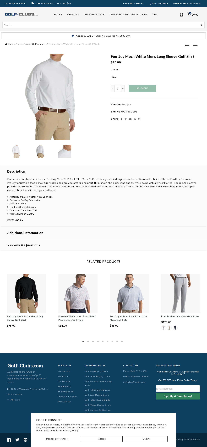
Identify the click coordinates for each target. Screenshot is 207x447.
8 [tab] (118, 342)
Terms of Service (191, 439)
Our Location (64, 381)
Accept (101, 438)
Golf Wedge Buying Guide (98, 405)
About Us (15, 399)
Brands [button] (72, 14)
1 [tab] (84, 342)
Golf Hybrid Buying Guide (97, 389)
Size (114, 77)
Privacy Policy (70, 430)
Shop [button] (57, 14)
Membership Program (187, 3)
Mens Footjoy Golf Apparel (32, 44)
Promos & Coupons (67, 396)
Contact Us (16, 394)
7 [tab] (113, 342)
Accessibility (64, 401)
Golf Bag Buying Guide (96, 371)
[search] (103, 25)
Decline (147, 438)
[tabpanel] (26, 300)
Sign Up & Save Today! (178, 396)
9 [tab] (123, 342)
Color (115, 69)
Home (11, 44)
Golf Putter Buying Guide (97, 400)
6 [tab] (108, 342)
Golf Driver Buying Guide (97, 376)
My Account (63, 376)
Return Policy (64, 386)
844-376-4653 (160, 3)
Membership (64, 371)
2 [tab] (89, 342)
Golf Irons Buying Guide (97, 395)
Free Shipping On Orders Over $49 (53, 3)
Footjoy (126, 104)
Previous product (187, 45)
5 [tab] (103, 342)
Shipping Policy (65, 391)
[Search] (201, 24)
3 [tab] (93, 342)
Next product (195, 45)
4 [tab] (98, 342)
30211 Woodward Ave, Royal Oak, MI (30, 389)
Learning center (133, 3)
